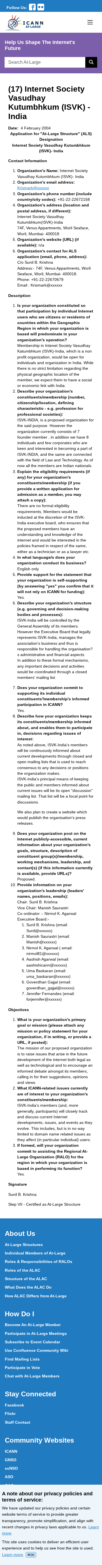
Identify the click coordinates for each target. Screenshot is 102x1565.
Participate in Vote (22, 1367)
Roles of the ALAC (22, 1270)
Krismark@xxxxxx (33, 188)
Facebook (14, 1405)
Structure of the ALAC (26, 1278)
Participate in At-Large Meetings (36, 1333)
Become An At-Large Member (33, 1324)
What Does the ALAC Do (28, 1287)
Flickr (10, 1413)
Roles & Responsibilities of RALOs (38, 1261)
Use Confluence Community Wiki (36, 1350)
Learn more (12, 1554)
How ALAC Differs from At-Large (36, 1296)
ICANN (11, 1451)
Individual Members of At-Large (35, 1253)
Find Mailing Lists (22, 1359)
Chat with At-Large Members (32, 1376)
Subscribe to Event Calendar (32, 1342)
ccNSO (11, 1468)
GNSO (10, 1460)
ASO (9, 1476)
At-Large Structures (24, 1244)
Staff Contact (17, 1422)
